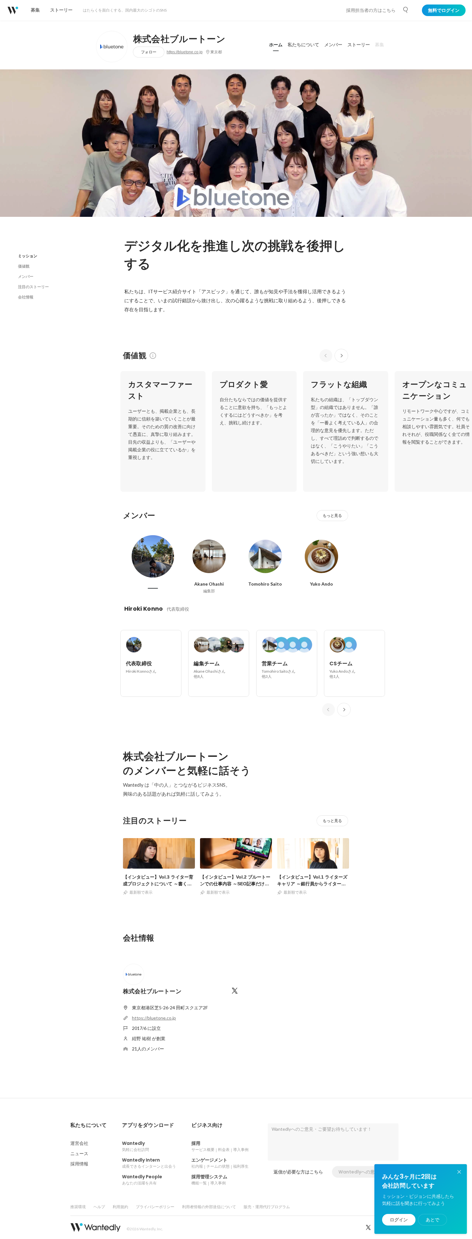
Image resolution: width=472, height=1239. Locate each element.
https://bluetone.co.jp (185, 52)
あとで (432, 1220)
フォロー (148, 52)
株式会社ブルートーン (179, 39)
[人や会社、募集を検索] (405, 10)
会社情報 (25, 297)
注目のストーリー (33, 286)
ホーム (276, 44)
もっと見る (332, 515)
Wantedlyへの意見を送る (365, 1172)
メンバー (333, 44)
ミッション (27, 256)
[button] (88, 1125)
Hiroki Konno (143, 609)
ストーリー (358, 44)
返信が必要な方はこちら (298, 1172)
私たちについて (303, 44)
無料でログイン (443, 10)
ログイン (399, 1220)
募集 (379, 44)
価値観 (24, 266)
